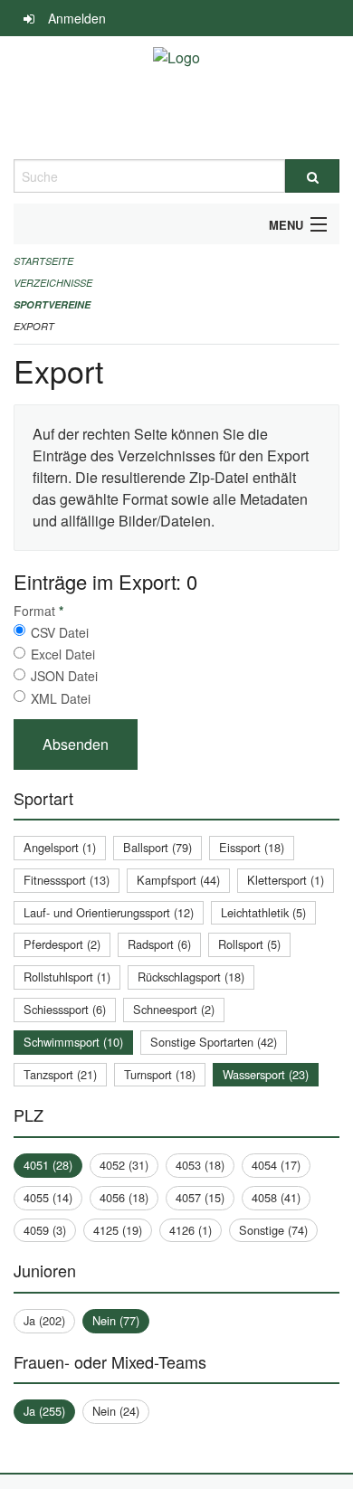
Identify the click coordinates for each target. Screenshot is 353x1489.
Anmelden (77, 18)
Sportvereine (52, 304)
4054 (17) (276, 1164)
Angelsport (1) (60, 847)
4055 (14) (48, 1197)
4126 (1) (190, 1229)
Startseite (43, 261)
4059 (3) (45, 1229)
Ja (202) (44, 1320)
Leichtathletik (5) (263, 912)
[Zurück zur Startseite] (176, 97)
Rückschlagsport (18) (191, 976)
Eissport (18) (251, 847)
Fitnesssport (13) (67, 879)
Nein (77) (115, 1320)
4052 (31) (124, 1164)
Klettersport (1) (285, 879)
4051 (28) (48, 1164)
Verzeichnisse (53, 282)
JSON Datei (64, 676)
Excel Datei (63, 654)
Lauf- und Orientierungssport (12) (109, 912)
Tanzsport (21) (60, 1074)
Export (34, 326)
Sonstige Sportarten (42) (213, 1041)
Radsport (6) (159, 944)
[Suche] (312, 176)
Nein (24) (115, 1410)
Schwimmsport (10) (73, 1041)
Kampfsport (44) (178, 879)
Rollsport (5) (249, 944)
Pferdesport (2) (62, 944)
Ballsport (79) (157, 847)
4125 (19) (117, 1229)
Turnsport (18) (160, 1074)
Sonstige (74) (273, 1229)
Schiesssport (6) (65, 1009)
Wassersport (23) (266, 1074)
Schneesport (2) (174, 1009)
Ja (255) (44, 1410)
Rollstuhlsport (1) (67, 976)
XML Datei (61, 698)
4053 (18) (200, 1164)
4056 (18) (124, 1197)
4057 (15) (200, 1197)
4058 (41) (276, 1197)
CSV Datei (60, 632)
